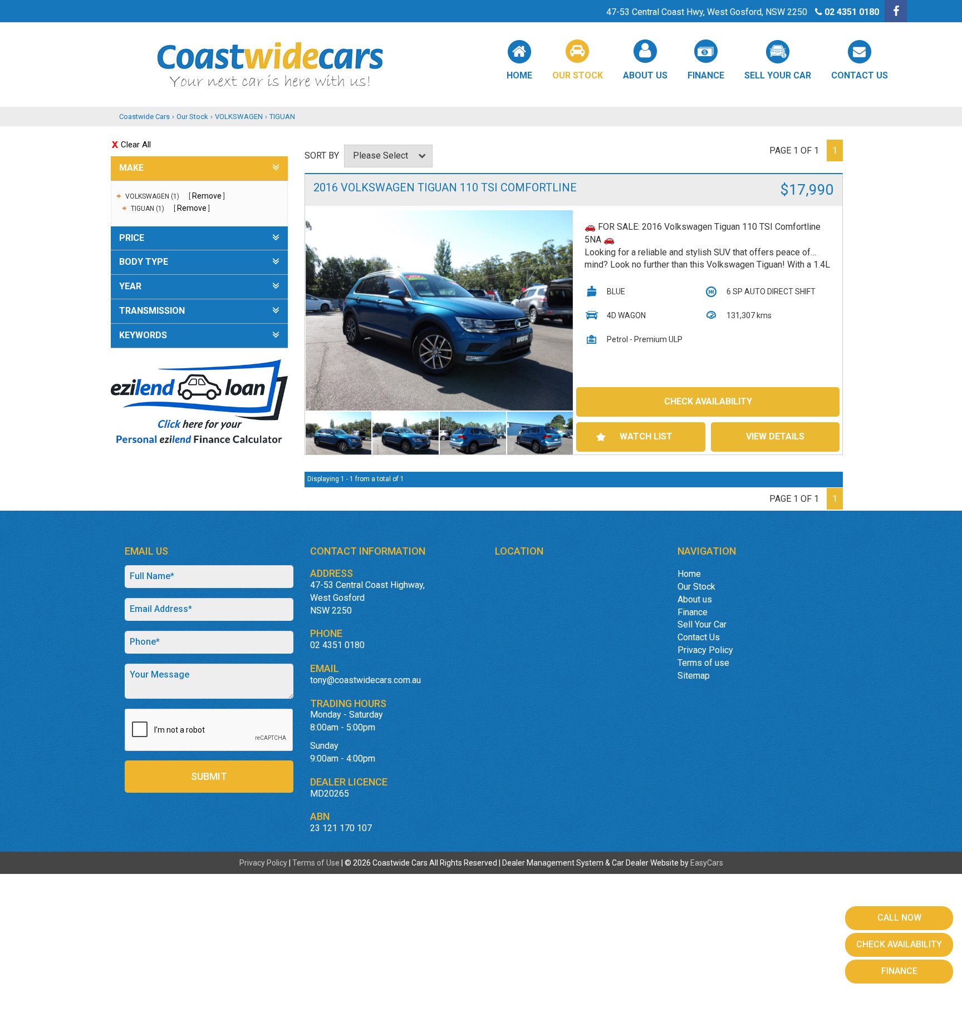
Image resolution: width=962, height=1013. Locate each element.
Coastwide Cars (144, 116)
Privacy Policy (705, 650)
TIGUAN (282, 116)
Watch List (646, 436)
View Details (775, 436)
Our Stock (577, 75)
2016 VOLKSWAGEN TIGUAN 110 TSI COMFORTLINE (445, 187)
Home (519, 75)
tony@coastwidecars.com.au (365, 680)
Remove (207, 195)
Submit (209, 776)
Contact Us (859, 75)
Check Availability (708, 401)
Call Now (899, 917)
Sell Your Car (777, 75)
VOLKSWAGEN (239, 116)
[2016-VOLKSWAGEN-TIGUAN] (439, 311)
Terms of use (703, 663)
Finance (706, 75)
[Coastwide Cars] (481, 64)
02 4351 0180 (851, 12)
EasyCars (706, 862)
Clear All (136, 145)
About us (645, 75)
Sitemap (694, 675)
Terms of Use (316, 862)
